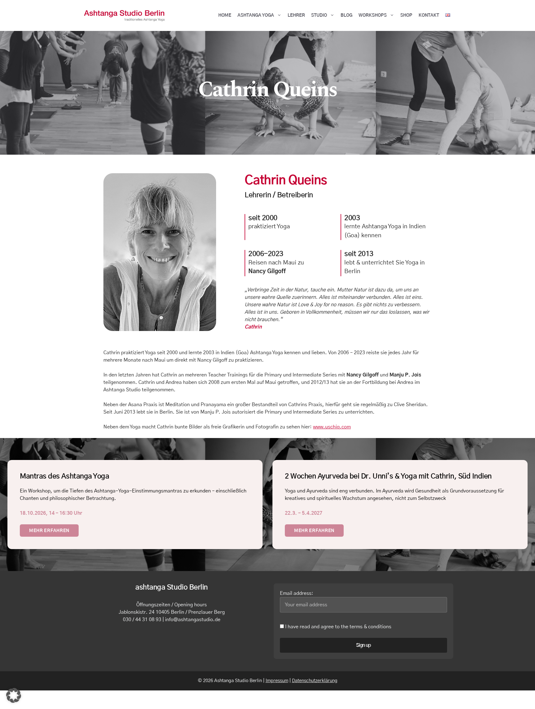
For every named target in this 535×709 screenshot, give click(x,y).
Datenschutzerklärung (314, 680)
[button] (13, 695)
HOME (224, 15)
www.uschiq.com (332, 426)
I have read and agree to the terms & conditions (337, 626)
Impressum (277, 680)
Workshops (373, 15)
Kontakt (429, 15)
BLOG (346, 15)
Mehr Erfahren (49, 531)
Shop (406, 15)
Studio (319, 15)
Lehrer (296, 15)
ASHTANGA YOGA (255, 15)
